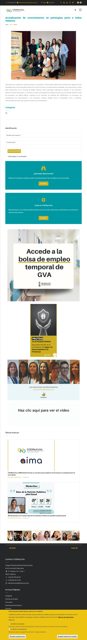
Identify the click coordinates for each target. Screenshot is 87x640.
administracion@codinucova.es (28, 2)
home (73, 548)
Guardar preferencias (17, 636)
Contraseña (10, 142)
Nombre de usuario (13, 135)
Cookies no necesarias (18, 629)
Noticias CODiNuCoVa (14, 477)
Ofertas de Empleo (11, 599)
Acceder (44, 183)
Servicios (8, 608)
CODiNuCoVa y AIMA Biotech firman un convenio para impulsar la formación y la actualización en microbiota (41, 474)
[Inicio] (15, 10)
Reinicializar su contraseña (17, 156)
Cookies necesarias (17, 624)
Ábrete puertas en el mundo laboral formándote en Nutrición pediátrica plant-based (37, 516)
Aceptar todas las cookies (67, 636)
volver (13, 548)
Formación (8, 602)
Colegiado (8, 596)
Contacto (51, 2)
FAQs (44, 2)
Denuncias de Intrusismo (13, 605)
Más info (12, 620)
